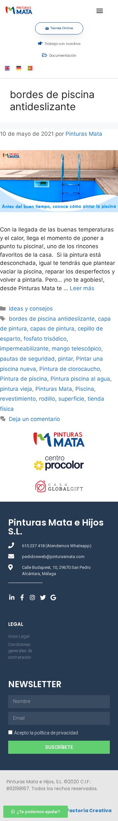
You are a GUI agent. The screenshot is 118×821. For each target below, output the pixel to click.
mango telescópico (76, 348)
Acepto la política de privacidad (46, 732)
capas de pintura (52, 328)
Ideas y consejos (31, 308)
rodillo (47, 398)
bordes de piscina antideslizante (52, 318)
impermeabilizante (24, 348)
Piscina (84, 389)
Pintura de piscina (23, 378)
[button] (99, 10)
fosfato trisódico (45, 338)
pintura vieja (16, 389)
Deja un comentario (34, 419)
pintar (65, 358)
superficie (71, 398)
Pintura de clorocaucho (69, 369)
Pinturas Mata (53, 389)
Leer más (82, 288)
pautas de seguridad (27, 358)
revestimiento (18, 398)
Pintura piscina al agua (80, 378)
